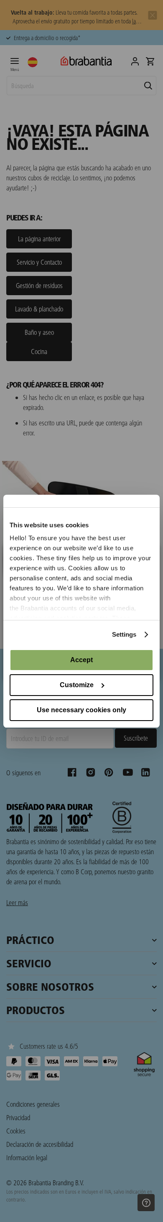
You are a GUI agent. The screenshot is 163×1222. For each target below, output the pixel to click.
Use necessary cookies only (81, 709)
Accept (81, 659)
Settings (124, 634)
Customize (77, 684)
